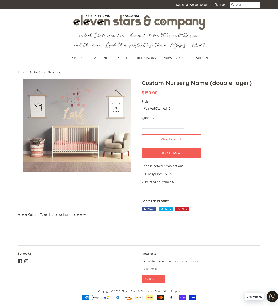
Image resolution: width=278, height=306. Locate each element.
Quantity (148, 118)
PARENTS (122, 58)
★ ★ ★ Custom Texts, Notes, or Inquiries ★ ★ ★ (52, 214)
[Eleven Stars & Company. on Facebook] (20, 262)
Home (21, 71)
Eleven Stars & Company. (137, 291)
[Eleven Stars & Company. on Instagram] (26, 262)
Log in (180, 4)
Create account (199, 4)
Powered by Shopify (167, 291)
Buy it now (171, 153)
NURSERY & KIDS (176, 58)
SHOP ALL (203, 58)
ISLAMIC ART (77, 58)
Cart (222, 4)
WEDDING (101, 58)
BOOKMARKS (146, 58)
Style (145, 102)
